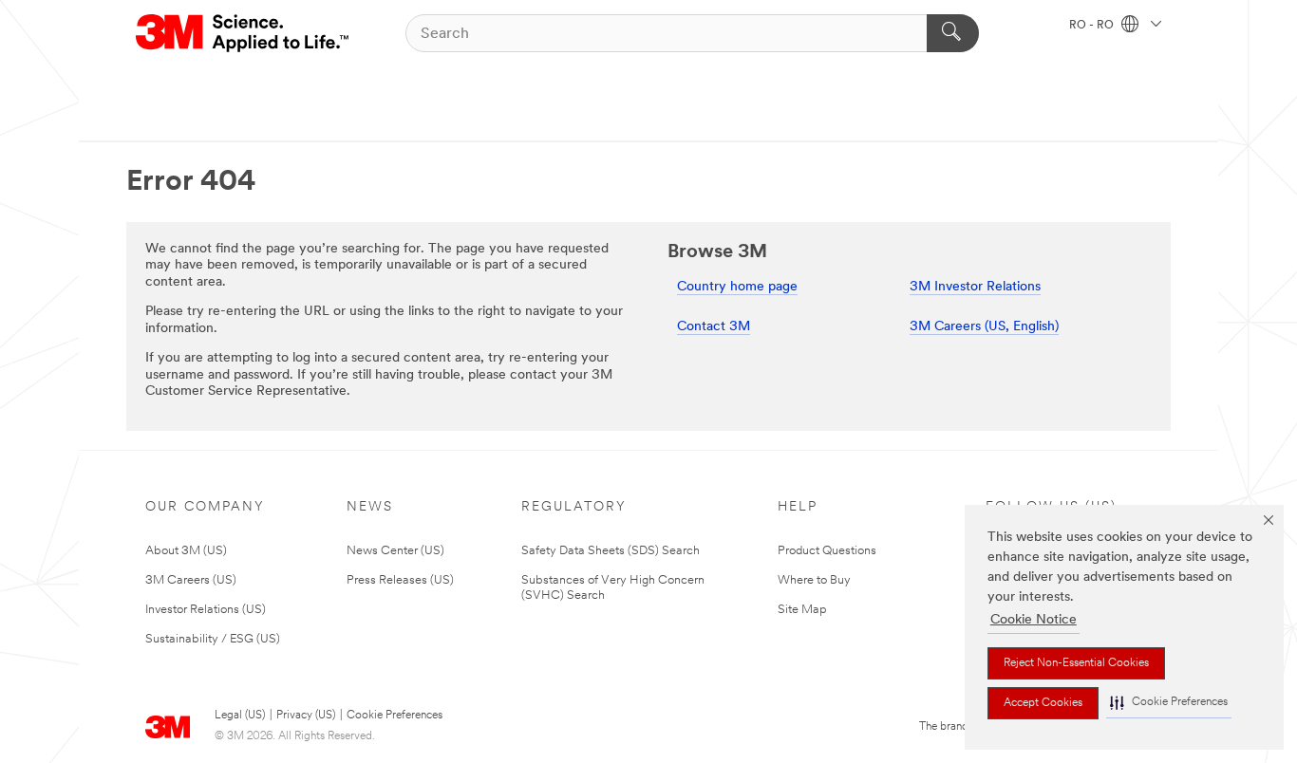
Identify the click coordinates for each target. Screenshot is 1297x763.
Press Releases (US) (400, 580)
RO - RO (1093, 25)
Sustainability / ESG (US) (212, 639)
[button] (1168, 702)
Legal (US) (240, 715)
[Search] (953, 33)
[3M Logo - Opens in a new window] (243, 33)
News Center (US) (395, 551)
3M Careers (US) (190, 580)
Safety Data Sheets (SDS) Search (610, 551)
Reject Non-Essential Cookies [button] (1076, 663)
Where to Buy (814, 580)
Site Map (802, 610)
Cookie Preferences (394, 715)
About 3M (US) (186, 551)
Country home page (737, 287)
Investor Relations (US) (205, 610)
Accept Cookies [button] (1043, 703)
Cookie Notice (1033, 620)
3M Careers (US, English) (984, 327)
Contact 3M (713, 327)
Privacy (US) (305, 715)
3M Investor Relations (975, 287)
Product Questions (827, 551)
